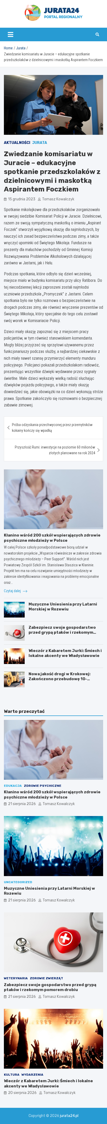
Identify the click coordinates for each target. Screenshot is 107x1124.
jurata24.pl (69, 1116)
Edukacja (13, 786)
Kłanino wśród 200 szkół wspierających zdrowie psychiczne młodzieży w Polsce (52, 538)
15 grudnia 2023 (21, 199)
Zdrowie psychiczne (42, 786)
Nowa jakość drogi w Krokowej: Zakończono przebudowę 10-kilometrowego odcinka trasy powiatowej (59, 682)
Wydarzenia (32, 1074)
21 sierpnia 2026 (22, 804)
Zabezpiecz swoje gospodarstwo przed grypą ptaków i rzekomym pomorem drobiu (62, 632)
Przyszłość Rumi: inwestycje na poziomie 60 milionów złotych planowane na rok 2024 (55, 450)
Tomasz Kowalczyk (58, 199)
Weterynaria (16, 978)
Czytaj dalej (13, 591)
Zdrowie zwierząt (46, 978)
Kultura (11, 1074)
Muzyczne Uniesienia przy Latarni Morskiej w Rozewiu (63, 607)
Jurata (39, 143)
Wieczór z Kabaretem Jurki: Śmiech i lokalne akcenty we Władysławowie (65, 653)
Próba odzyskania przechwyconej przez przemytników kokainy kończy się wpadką (52, 428)
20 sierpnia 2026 (22, 1093)
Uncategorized (18, 882)
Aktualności (17, 143)
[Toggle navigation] (10, 34)
